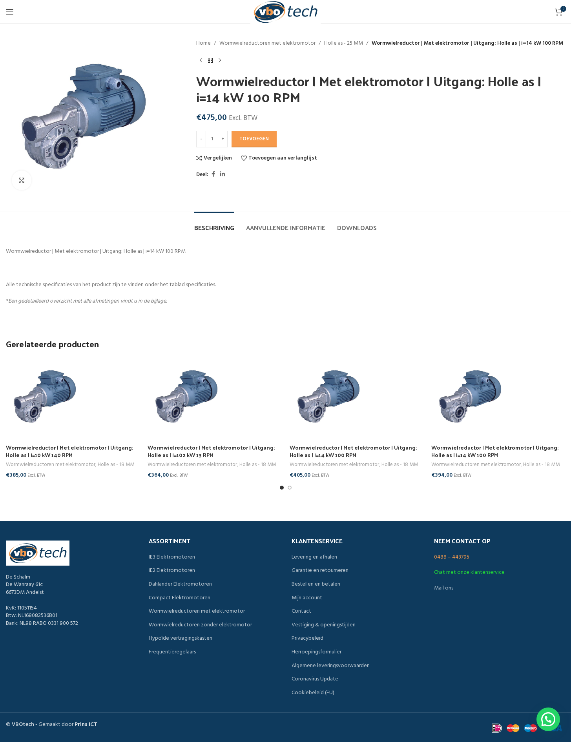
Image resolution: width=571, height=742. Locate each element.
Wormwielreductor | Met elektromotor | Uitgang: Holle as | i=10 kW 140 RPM (69, 451)
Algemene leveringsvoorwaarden (331, 666)
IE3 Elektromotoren (172, 557)
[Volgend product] (219, 60)
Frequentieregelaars (172, 652)
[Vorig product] (201, 60)
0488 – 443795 (451, 557)
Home (203, 43)
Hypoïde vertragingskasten (180, 638)
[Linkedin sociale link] (222, 174)
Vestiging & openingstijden (324, 625)
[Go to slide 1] (282, 488)
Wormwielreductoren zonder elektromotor (200, 625)
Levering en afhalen (314, 557)
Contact (301, 611)
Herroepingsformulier (316, 652)
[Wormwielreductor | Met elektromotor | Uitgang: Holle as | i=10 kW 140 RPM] (73, 397)
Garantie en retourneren (320, 571)
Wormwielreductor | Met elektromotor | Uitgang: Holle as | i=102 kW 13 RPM (211, 451)
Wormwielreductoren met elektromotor (267, 43)
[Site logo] (285, 11)
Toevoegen (254, 139)
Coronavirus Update (315, 679)
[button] (548, 719)
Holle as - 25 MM (343, 43)
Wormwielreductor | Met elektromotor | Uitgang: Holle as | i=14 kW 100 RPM (353, 451)
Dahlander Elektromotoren (180, 584)
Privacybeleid (307, 638)
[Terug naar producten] (210, 60)
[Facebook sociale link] (213, 174)
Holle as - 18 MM (116, 465)
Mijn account (307, 598)
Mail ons (443, 588)
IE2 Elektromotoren (172, 571)
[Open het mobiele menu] (10, 12)
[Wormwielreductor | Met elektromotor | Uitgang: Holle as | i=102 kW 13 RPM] (214, 397)
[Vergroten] (21, 180)
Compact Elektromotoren (179, 598)
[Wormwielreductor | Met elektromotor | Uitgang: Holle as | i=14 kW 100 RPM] (356, 397)
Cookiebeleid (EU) (313, 693)
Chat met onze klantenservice (469, 572)
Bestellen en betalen (316, 584)
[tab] (214, 224)
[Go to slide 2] (290, 488)
